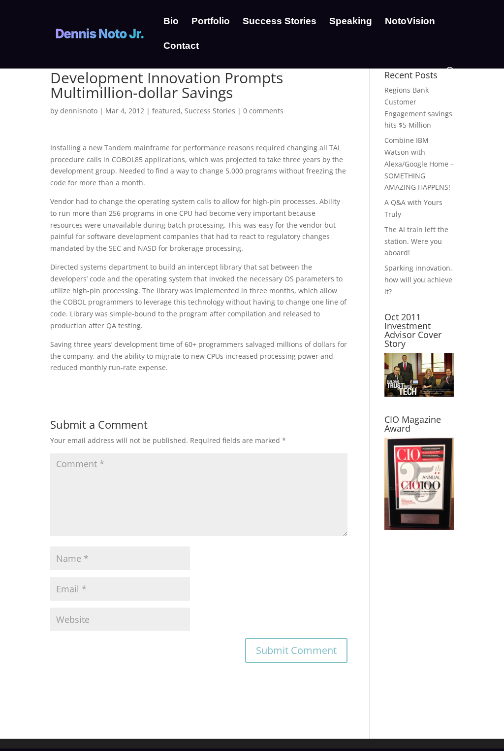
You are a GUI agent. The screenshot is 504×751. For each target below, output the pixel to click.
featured (166, 110)
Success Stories (279, 22)
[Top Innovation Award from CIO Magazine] (419, 527)
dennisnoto (78, 110)
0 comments (263, 110)
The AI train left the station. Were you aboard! (416, 241)
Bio (171, 22)
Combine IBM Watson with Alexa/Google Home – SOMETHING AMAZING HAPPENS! (419, 164)
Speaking (350, 22)
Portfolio (210, 22)
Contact (181, 46)
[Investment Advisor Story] (419, 394)
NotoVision (410, 22)
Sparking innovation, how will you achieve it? (418, 279)
